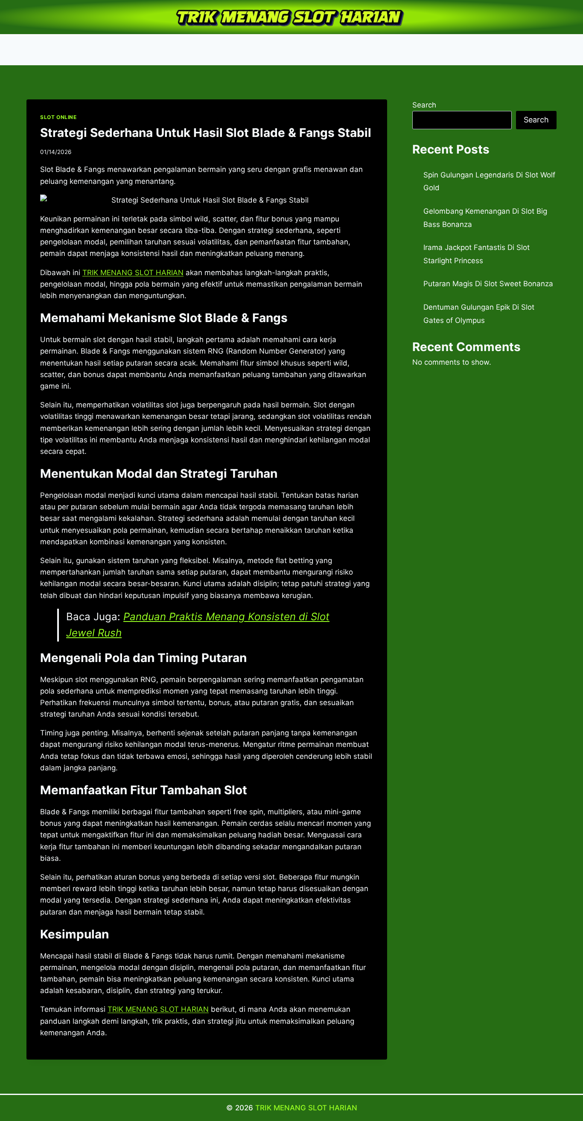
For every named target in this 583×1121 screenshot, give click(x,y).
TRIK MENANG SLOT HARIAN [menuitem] (133, 272)
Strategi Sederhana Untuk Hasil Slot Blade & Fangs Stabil (205, 132)
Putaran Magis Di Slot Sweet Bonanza (488, 283)
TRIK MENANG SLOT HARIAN (306, 1108)
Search (424, 105)
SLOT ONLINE (58, 117)
